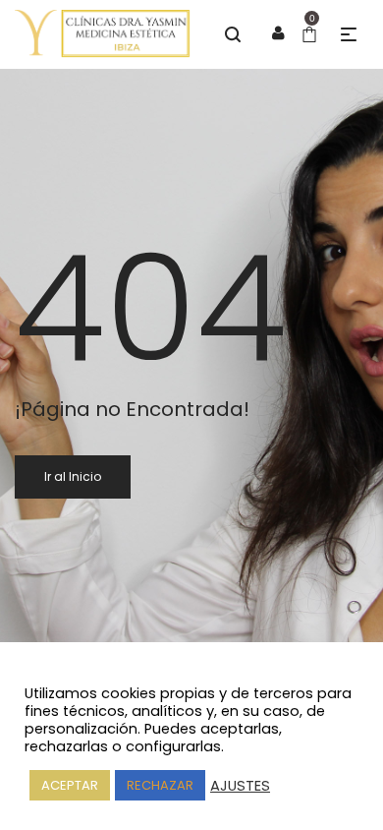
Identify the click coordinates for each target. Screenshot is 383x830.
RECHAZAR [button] (160, 785)
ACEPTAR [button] (69, 785)
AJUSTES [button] (240, 786)
